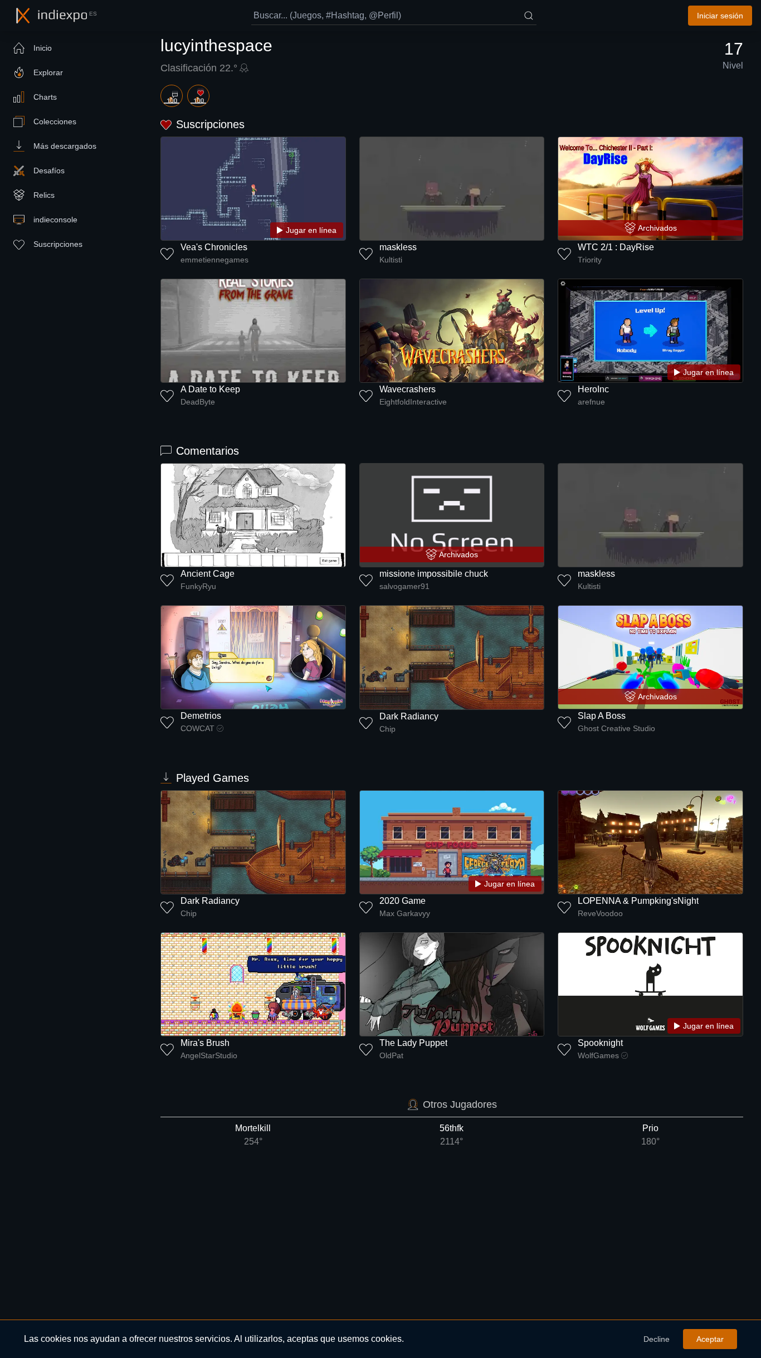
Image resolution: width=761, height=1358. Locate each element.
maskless (398, 247)
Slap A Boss (602, 716)
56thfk (452, 1134)
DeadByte (198, 401)
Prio (650, 1134)
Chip (387, 728)
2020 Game (402, 901)
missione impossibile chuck (433, 573)
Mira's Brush (205, 1043)
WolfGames (598, 1055)
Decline (656, 1339)
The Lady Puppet (413, 1043)
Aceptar (710, 1339)
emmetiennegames (214, 259)
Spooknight (600, 1043)
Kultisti (390, 259)
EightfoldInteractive (413, 401)
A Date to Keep (210, 389)
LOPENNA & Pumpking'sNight (638, 901)
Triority (590, 259)
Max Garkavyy (404, 913)
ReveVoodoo (600, 913)
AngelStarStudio (209, 1055)
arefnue (591, 401)
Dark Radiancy (408, 716)
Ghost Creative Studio (616, 728)
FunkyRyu (198, 586)
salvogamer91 (404, 586)
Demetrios (201, 716)
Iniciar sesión (720, 15)
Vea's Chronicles (214, 247)
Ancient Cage (208, 573)
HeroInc (593, 389)
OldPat (391, 1055)
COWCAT (197, 728)
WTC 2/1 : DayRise (616, 247)
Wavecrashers (407, 389)
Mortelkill (253, 1134)
